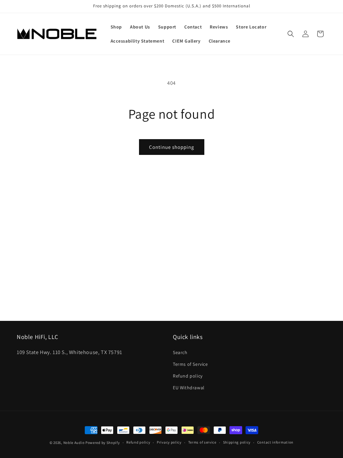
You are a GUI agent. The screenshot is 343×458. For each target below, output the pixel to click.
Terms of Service (190, 364)
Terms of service (202, 442)
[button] (290, 33)
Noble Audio (74, 442)
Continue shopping (171, 147)
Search (180, 352)
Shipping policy (237, 442)
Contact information (275, 442)
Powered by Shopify (102, 442)
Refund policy (188, 376)
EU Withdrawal (189, 388)
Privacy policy (169, 442)
